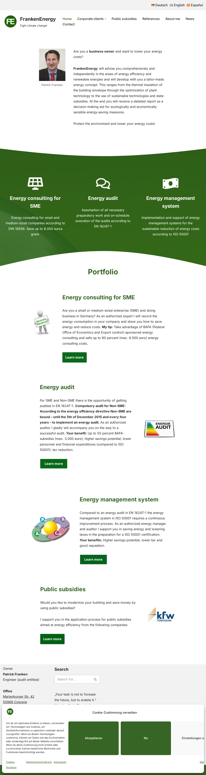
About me (172, 19)
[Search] (95, 679)
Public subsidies (124, 19)
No (146, 738)
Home (67, 19)
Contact (69, 24)
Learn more (74, 357)
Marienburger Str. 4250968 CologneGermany (18, 701)
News (190, 19)
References (151, 19)
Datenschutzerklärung (39, 762)
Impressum (60, 762)
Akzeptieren (93, 738)
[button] (105, 19)
